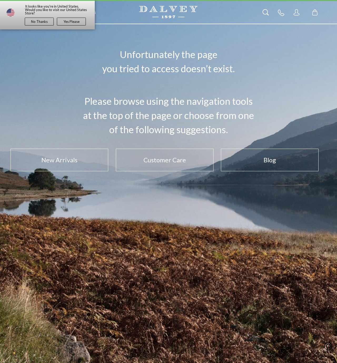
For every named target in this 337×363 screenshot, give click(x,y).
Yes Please (71, 21)
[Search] (265, 12)
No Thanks (39, 21)
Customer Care (164, 160)
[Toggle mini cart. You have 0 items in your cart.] (315, 12)
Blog (270, 160)
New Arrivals (59, 160)
